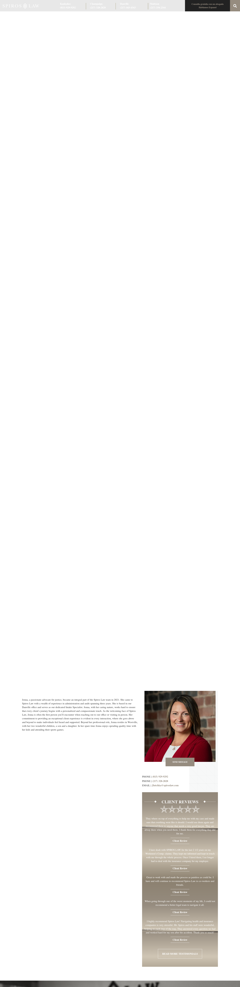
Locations (183, 15)
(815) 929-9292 (160, 776)
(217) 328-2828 (160, 781)
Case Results (91, 15)
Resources (150, 15)
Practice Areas (73, 15)
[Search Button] (235, 6)
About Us (56, 15)
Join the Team (167, 15)
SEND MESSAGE (180, 761)
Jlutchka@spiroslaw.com (165, 785)
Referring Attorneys (131, 15)
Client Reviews (109, 15)
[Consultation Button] (207, 5)
